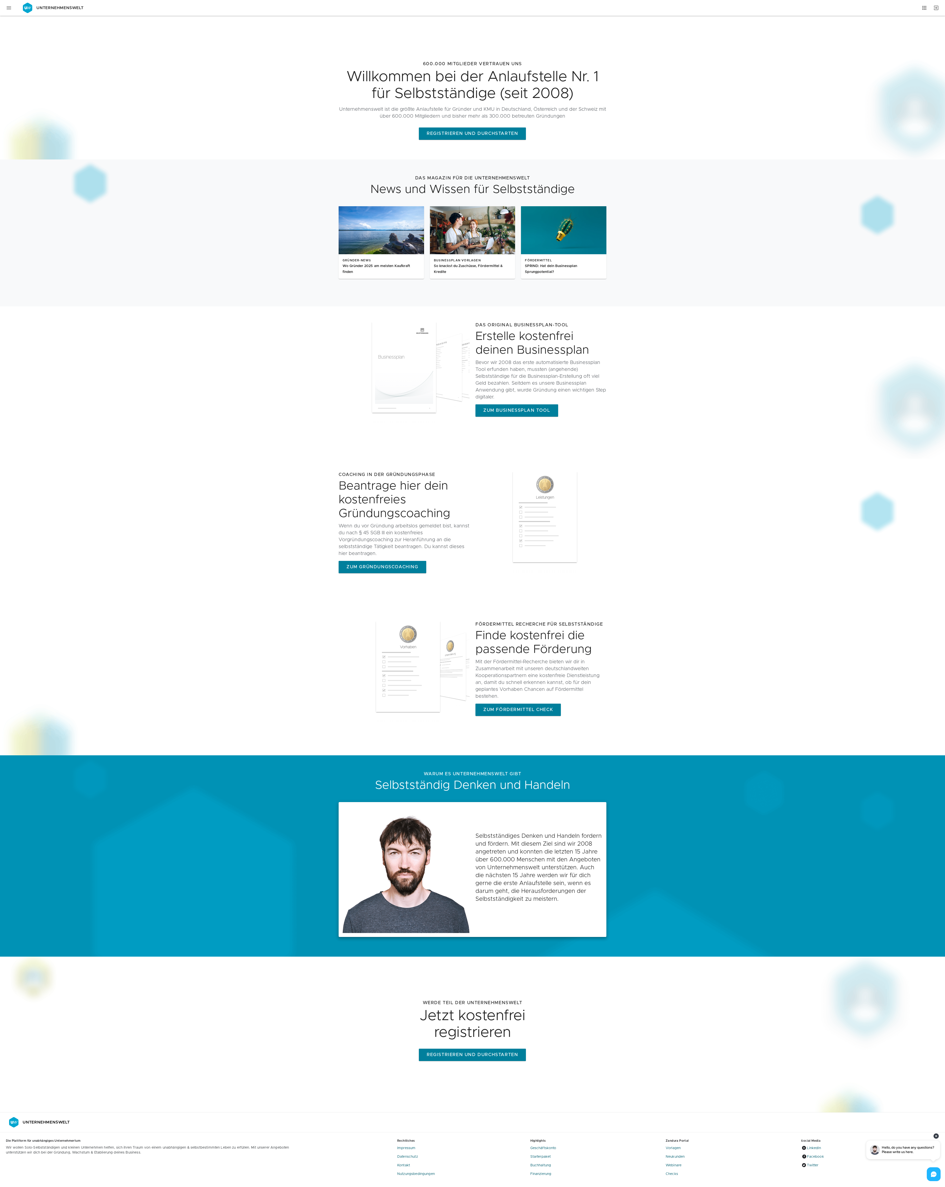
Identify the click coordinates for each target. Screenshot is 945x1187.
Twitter (812, 1165)
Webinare (673, 1165)
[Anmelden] (936, 8)
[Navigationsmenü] (9, 8)
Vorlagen (673, 1148)
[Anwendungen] (924, 8)
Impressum (406, 1148)
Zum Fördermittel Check (518, 710)
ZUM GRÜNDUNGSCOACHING (382, 567)
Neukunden (675, 1156)
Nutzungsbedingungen (416, 1174)
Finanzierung (540, 1174)
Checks (672, 1174)
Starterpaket (540, 1156)
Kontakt (403, 1165)
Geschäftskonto (543, 1148)
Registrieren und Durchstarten (472, 133)
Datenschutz (407, 1156)
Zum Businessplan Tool (516, 410)
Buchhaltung (540, 1165)
